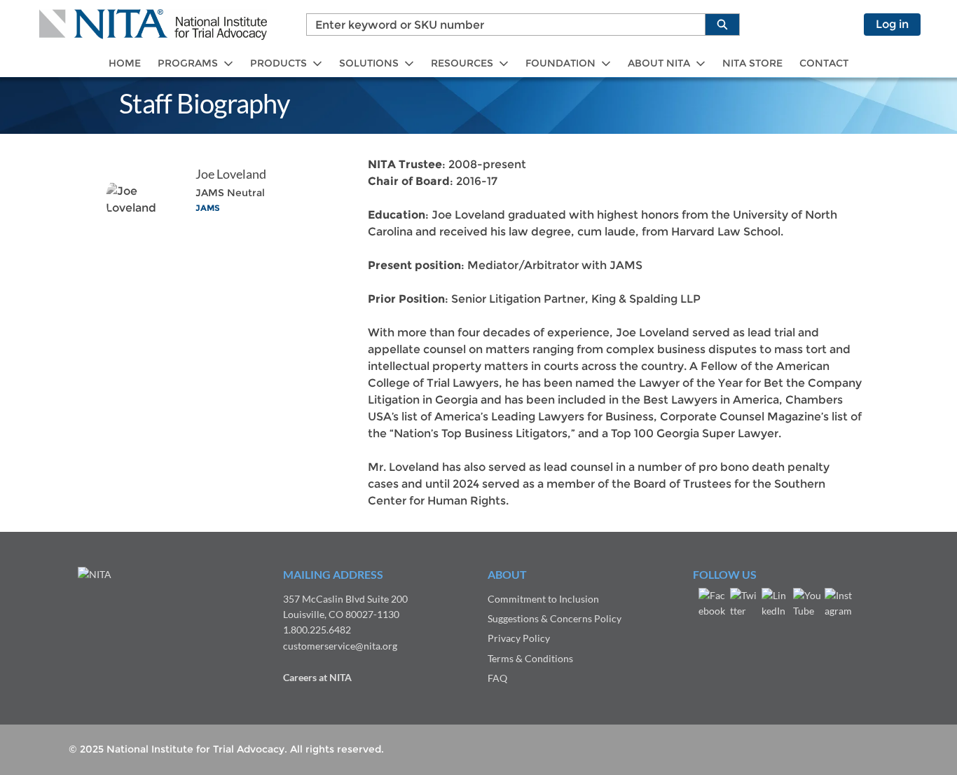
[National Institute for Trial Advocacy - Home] (153, 24)
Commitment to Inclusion (543, 599)
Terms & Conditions (530, 658)
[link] (125, 63)
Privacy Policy (519, 638)
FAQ (497, 678)
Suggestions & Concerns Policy (554, 618)
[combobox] (500, 24)
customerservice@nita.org (340, 646)
